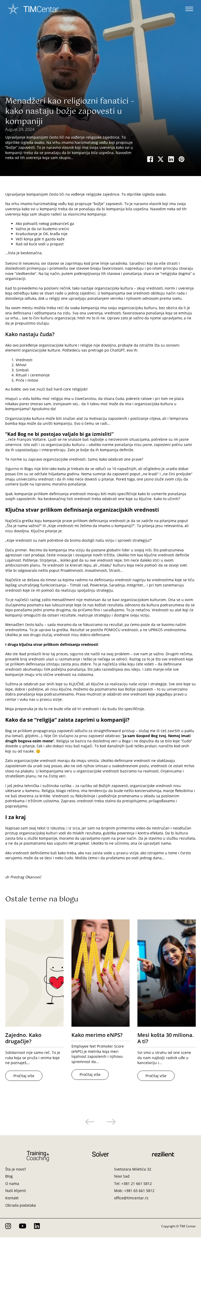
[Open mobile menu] (189, 9)
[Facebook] (150, 159)
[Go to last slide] (89, 1121)
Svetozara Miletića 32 (132, 1169)
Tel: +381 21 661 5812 (133, 1183)
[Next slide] (111, 1121)
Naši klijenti (15, 1190)
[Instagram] (8, 1226)
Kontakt (12, 1197)
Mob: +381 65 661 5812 (134, 1190)
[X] (161, 159)
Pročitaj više (23, 1075)
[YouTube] (22, 1226)
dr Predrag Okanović (23, 876)
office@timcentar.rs (131, 1197)
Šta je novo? (15, 1169)
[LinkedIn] (171, 159)
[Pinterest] (182, 159)
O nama (12, 1183)
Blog (9, 1176)
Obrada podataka (20, 1205)
